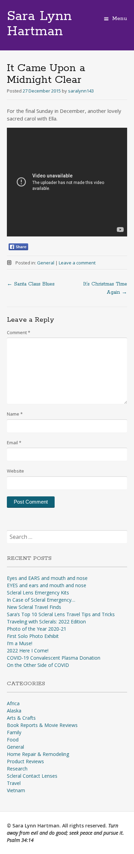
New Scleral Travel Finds (34, 607)
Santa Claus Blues (31, 284)
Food (13, 739)
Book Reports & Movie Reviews (42, 725)
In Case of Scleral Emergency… (41, 599)
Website (15, 471)
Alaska (14, 710)
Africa (13, 703)
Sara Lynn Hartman (39, 24)
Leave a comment (77, 263)
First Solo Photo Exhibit (33, 636)
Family (14, 732)
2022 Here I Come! (27, 650)
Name (15, 414)
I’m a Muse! (19, 643)
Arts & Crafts (21, 718)
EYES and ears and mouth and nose (46, 585)
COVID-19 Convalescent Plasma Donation (53, 657)
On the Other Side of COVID (38, 665)
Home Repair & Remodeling (38, 754)
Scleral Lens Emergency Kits (38, 592)
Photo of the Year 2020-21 (36, 628)
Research (17, 768)
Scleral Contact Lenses (32, 776)
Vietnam (16, 790)
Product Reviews (25, 761)
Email (14, 442)
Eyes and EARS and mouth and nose (47, 578)
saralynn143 (81, 91)
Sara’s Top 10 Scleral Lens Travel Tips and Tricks (61, 614)
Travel (14, 783)
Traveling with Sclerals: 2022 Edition (46, 621)
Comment (18, 332)
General (45, 263)
